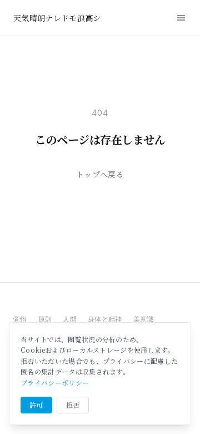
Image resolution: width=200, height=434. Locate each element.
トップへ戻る (100, 174)
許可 (36, 405)
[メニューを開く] (181, 17)
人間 (70, 319)
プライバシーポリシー (55, 382)
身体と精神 (105, 319)
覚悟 (20, 319)
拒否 (73, 405)
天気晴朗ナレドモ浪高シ (57, 17)
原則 (45, 319)
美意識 (143, 319)
